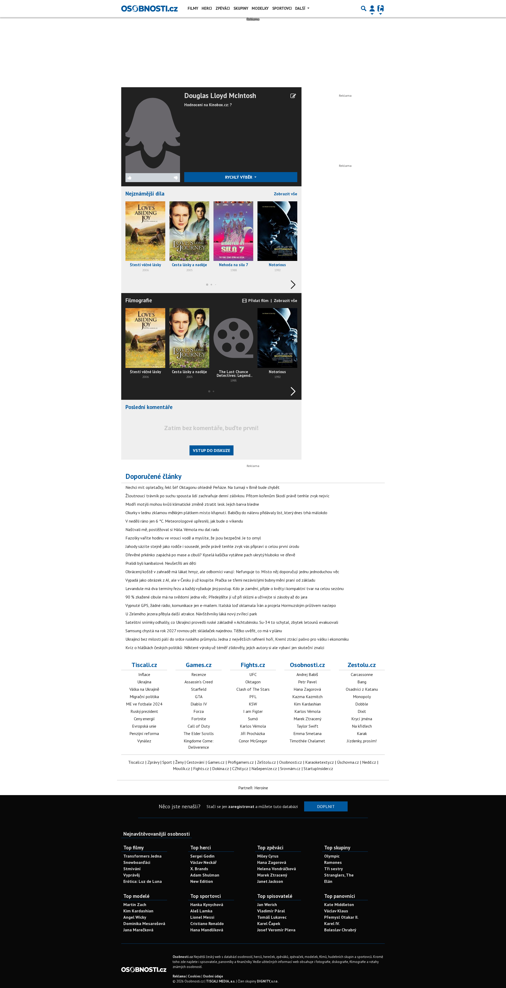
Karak (362, 733)
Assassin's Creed (198, 681)
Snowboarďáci (136, 862)
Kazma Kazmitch (307, 696)
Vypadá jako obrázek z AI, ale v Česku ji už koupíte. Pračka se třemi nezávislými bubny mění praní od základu (220, 580)
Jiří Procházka (253, 733)
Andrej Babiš (307, 674)
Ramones (333, 862)
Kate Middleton (339, 904)
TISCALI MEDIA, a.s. (220, 981)
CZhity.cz (240, 768)
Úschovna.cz (348, 762)
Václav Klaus (336, 910)
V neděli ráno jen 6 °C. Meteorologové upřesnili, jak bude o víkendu (184, 521)
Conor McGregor (253, 740)
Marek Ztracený (307, 718)
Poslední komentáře (149, 407)
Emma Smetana (307, 733)
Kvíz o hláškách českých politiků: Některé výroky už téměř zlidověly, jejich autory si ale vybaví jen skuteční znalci (224, 647)
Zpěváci (223, 8)
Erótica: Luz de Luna (142, 881)
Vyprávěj (131, 875)
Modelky (260, 8)
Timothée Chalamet (307, 740)
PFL (253, 696)
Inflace (144, 674)
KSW (253, 704)
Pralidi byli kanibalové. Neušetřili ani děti (160, 563)
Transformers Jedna (142, 856)
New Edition (201, 881)
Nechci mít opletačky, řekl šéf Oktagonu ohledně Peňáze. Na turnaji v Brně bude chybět (202, 487)
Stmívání (132, 868)
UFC (253, 674)
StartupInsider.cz (318, 768)
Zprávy (153, 762)
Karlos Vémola (253, 726)
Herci (207, 8)
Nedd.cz (369, 762)
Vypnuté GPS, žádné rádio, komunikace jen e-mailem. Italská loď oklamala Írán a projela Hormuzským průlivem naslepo (230, 605)
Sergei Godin (202, 856)
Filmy (193, 8)
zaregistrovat (241, 806)
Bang (361, 681)
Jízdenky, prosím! (362, 740)
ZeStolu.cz (266, 762)
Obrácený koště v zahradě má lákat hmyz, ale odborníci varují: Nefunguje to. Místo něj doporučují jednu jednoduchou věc (232, 571)
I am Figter (253, 711)
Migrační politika (144, 696)
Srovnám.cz (290, 768)
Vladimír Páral (271, 910)
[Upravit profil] (293, 95)
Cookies (194, 976)
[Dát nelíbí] (166, 177)
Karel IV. (332, 923)
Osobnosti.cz (307, 665)
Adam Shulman (204, 875)
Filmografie (138, 300)
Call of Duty (199, 726)
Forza (198, 711)
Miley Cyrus (268, 856)
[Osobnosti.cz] (149, 8)
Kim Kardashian (307, 704)
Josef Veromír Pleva (276, 929)
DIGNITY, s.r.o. (267, 981)
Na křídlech (362, 726)
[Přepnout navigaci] (372, 8)
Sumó (253, 718)
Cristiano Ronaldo (207, 923)
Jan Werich (267, 904)
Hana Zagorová (307, 689)
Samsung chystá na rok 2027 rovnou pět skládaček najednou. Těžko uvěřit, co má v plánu (203, 630)
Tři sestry (333, 868)
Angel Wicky (134, 917)
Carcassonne (362, 674)
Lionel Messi (202, 917)
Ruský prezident (144, 711)
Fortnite (198, 718)
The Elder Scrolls (198, 733)
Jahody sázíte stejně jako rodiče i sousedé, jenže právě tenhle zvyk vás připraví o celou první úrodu (212, 546)
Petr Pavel (307, 681)
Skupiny (240, 8)
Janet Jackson (270, 881)
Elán (328, 881)
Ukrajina (144, 681)
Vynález (144, 740)
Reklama (179, 976)
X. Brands (199, 868)
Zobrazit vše (285, 193)
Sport (167, 762)
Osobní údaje (213, 976)
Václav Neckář (203, 862)
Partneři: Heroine (253, 787)
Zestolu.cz (362, 665)
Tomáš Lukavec (271, 917)
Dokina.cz (220, 768)
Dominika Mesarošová (144, 923)
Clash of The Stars (253, 689)
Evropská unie (144, 726)
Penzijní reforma (144, 733)
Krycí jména (361, 718)
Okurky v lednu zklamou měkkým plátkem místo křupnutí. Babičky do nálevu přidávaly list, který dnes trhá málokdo (226, 512)
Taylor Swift (307, 726)
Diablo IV (199, 704)
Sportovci (282, 8)
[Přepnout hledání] (363, 8)
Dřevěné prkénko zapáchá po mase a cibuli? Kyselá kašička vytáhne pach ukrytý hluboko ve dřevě (210, 554)
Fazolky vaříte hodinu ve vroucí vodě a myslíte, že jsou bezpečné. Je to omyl (193, 538)
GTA (198, 696)
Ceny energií (144, 718)
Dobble (361, 704)
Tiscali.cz (144, 665)
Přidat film (258, 300)
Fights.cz (253, 665)
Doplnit (326, 806)
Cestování (196, 762)
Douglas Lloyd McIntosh (220, 95)
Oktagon (253, 681)
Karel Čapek (268, 923)
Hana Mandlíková (206, 929)
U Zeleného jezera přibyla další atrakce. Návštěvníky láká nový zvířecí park (191, 613)
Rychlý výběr (239, 177)
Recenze (198, 674)
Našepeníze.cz (264, 768)
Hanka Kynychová (206, 904)
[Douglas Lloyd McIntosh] (152, 131)
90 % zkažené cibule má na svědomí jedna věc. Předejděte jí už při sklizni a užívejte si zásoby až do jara (216, 597)
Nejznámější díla (144, 193)
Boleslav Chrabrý (340, 929)
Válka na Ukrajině (144, 689)
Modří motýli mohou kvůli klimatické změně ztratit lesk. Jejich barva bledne (192, 504)
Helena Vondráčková (276, 868)
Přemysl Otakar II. (341, 917)
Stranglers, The (339, 875)
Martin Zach (134, 904)
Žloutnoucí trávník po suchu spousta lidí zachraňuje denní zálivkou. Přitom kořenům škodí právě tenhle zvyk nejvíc (227, 495)
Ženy (179, 762)
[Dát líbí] (139, 177)
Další (300, 8)
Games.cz (199, 665)
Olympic (331, 856)
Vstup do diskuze (211, 450)
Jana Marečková (138, 929)
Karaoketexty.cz (319, 762)
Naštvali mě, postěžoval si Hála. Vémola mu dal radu (172, 529)
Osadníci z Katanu (362, 689)
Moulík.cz (181, 768)
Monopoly (362, 696)
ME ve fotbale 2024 (144, 704)
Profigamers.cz (241, 762)
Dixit (362, 711)
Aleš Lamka (201, 910)
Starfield (198, 689)
